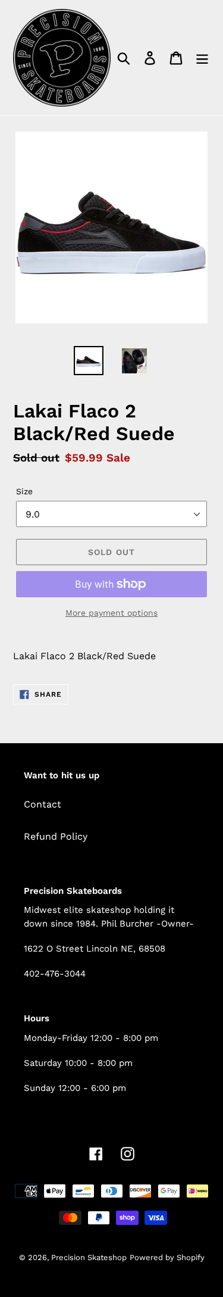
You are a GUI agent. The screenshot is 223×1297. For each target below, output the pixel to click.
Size (24, 491)
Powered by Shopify (167, 1257)
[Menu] (202, 58)
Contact (42, 804)
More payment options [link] (111, 613)
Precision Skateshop (89, 1257)
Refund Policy (55, 836)
